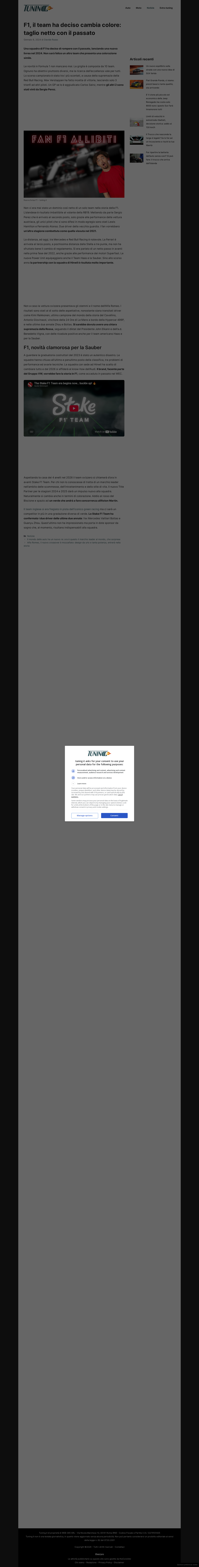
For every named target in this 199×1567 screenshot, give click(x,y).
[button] (99, 784)
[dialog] (99, 783)
